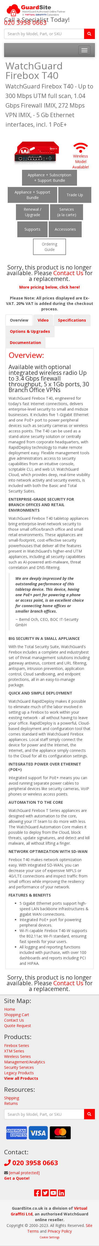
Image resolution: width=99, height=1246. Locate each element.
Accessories (65, 229)
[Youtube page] (53, 1194)
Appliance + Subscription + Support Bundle (49, 177)
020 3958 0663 (25, 22)
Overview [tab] (19, 320)
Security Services (19, 1067)
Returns (11, 1103)
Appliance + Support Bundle (32, 194)
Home (9, 1009)
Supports (32, 229)
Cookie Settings (49, 1237)
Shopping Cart (16, 1014)
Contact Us (69, 273)
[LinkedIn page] (61, 1194)
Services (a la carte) (66, 212)
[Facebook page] (37, 1194)
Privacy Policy (60, 1231)
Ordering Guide (49, 246)
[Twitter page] (45, 1194)
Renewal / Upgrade (32, 212)
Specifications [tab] (72, 320)
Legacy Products (19, 1072)
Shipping (11, 1097)
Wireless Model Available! (80, 161)
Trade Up (75, 194)
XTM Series (14, 1051)
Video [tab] (43, 320)
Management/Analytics (24, 1061)
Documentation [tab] (25, 342)
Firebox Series (16, 1045)
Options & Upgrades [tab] (30, 331)
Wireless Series (17, 1056)
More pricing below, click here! (49, 287)
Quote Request (17, 1025)
